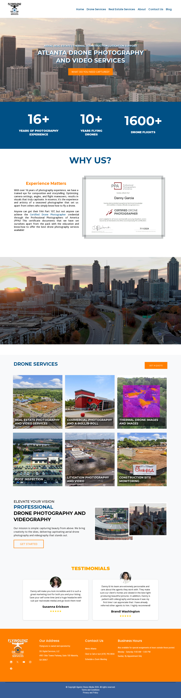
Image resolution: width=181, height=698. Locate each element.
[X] (17, 662)
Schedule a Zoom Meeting (96, 659)
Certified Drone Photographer (48, 214)
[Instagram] (30, 662)
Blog (169, 9)
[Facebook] (11, 668)
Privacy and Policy (90, 692)
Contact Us (155, 9)
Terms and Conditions (91, 690)
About (142, 9)
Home (80, 9)
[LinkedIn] (11, 662)
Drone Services (96, 9)
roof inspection (29, 479)
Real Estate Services (122, 9)
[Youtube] (24, 662)
